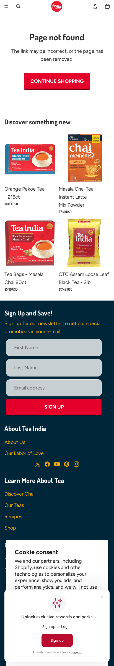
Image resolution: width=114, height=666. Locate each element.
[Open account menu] (95, 6)
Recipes (13, 517)
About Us (14, 442)
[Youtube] (57, 464)
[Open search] (18, 6)
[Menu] (6, 6)
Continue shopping (57, 81)
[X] (37, 464)
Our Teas (14, 505)
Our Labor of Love (24, 453)
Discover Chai (19, 494)
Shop (10, 528)
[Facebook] (47, 464)
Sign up (54, 407)
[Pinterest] (66, 464)
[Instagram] (76, 464)
